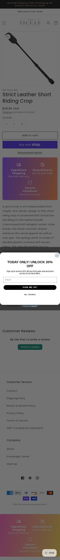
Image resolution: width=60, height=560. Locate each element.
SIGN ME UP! (30, 287)
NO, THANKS (30, 294)
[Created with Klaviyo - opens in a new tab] (30, 306)
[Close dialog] (57, 255)
